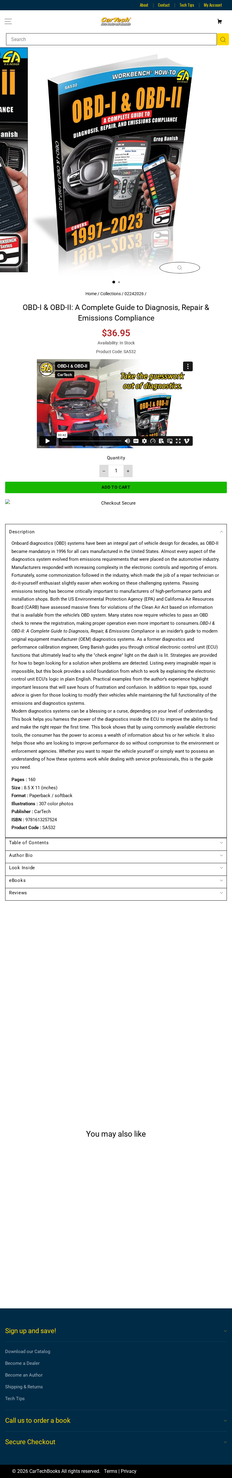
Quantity (116, 458)
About (144, 5)
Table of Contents (29, 842)
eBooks (17, 880)
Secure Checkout (30, 1442)
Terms (110, 1471)
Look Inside (22, 867)
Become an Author (24, 1375)
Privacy (129, 1471)
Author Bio (21, 855)
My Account (213, 5)
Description (22, 532)
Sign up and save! (30, 1331)
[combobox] (111, 39)
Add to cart (47, 1281)
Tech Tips (186, 5)
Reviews (18, 892)
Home (91, 293)
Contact (164, 5)
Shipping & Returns (24, 1387)
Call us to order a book (37, 1420)
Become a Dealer (22, 1363)
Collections (110, 293)
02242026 (134, 293)
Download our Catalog (27, 1351)
